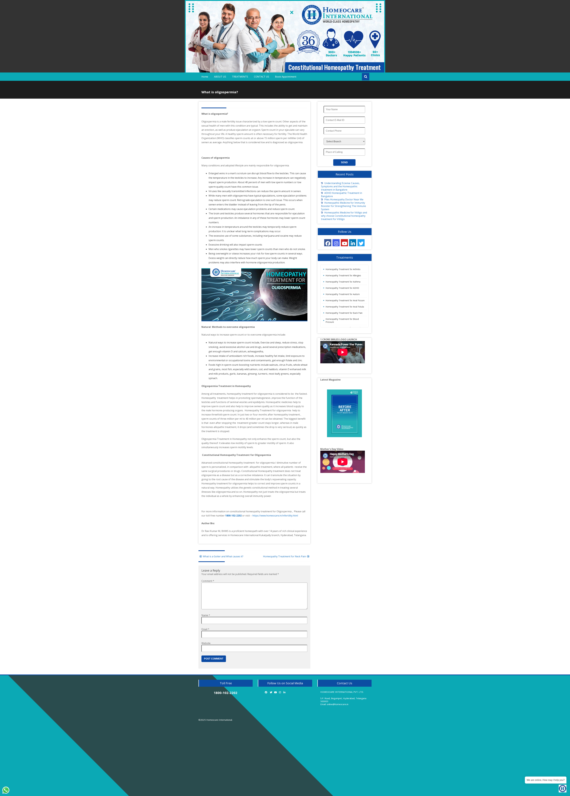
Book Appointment (285, 76)
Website (205, 643)
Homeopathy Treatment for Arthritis (343, 269)
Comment (207, 581)
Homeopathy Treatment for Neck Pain (284, 556)
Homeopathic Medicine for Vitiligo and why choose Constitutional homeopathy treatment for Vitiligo (344, 216)
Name (205, 615)
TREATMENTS (240, 76)
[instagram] (336, 242)
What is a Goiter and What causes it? (223, 556)
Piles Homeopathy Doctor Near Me (343, 199)
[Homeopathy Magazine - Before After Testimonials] (344, 413)
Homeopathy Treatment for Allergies (343, 275)
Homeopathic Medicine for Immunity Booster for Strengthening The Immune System (343, 206)
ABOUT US (220, 76)
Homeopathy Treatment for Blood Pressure (342, 320)
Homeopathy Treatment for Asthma (343, 281)
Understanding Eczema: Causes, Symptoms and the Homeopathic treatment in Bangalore (340, 186)
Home (204, 76)
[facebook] (327, 242)
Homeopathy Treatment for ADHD (342, 288)
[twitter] (361, 242)
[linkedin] (352, 242)
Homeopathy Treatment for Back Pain (344, 312)
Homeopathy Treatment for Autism (343, 294)
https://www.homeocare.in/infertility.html (275, 515)
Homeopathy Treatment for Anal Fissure (345, 300)
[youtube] (344, 242)
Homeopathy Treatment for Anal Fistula (345, 306)
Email (205, 629)
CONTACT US (261, 76)
